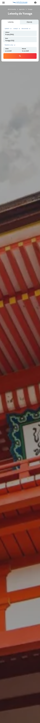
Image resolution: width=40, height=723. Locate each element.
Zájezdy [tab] (29, 22)
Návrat (24, 49)
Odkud (7, 32)
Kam (6, 38)
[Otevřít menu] (4, 2)
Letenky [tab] (11, 22)
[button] (8, 28)
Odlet (7, 49)
